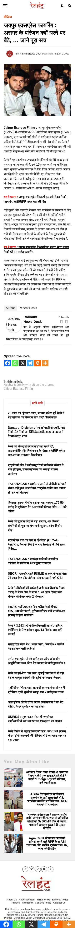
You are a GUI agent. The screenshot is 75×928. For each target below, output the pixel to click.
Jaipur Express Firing (18, 388)
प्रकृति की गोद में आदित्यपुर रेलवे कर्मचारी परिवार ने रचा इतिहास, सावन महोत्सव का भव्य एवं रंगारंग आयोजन (35, 469)
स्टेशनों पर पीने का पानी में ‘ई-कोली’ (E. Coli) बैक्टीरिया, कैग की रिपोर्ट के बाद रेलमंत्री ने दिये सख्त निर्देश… (36, 545)
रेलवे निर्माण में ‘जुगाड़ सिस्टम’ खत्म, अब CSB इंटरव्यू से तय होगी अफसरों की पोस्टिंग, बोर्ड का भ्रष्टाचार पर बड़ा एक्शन (37, 736)
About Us (12, 899)
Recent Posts (28, 308)
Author (10, 308)
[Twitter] (66, 321)
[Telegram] (30, 363)
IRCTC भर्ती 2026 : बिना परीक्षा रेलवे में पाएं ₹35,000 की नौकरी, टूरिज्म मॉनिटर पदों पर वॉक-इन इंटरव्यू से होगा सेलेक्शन (36, 611)
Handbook (27, 902)
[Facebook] (61, 321)
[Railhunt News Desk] (14, 331)
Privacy (16, 902)
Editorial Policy (60, 899)
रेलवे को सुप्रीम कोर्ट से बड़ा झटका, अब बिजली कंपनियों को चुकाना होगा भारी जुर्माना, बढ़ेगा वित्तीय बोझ (35, 526)
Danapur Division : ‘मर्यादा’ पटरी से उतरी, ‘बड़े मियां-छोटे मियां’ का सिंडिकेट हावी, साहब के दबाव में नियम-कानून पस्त (36, 432)
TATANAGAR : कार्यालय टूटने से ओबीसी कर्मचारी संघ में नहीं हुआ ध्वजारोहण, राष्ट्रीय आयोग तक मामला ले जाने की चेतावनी (37, 488)
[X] (22, 363)
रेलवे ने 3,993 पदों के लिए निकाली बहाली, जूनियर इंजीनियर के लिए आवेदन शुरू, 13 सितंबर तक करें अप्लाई (35, 630)
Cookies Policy (43, 902)
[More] (45, 363)
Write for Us (43, 899)
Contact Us (59, 902)
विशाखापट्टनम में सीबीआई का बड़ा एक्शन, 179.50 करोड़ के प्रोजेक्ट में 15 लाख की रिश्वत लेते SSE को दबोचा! (37, 507)
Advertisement (27, 899)
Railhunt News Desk (30, 53)
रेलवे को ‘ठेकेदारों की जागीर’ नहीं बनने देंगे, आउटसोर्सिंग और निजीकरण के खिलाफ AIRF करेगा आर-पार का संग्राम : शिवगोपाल (36, 451)
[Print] (37, 363)
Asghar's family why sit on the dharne (29, 384)
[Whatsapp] (15, 363)
